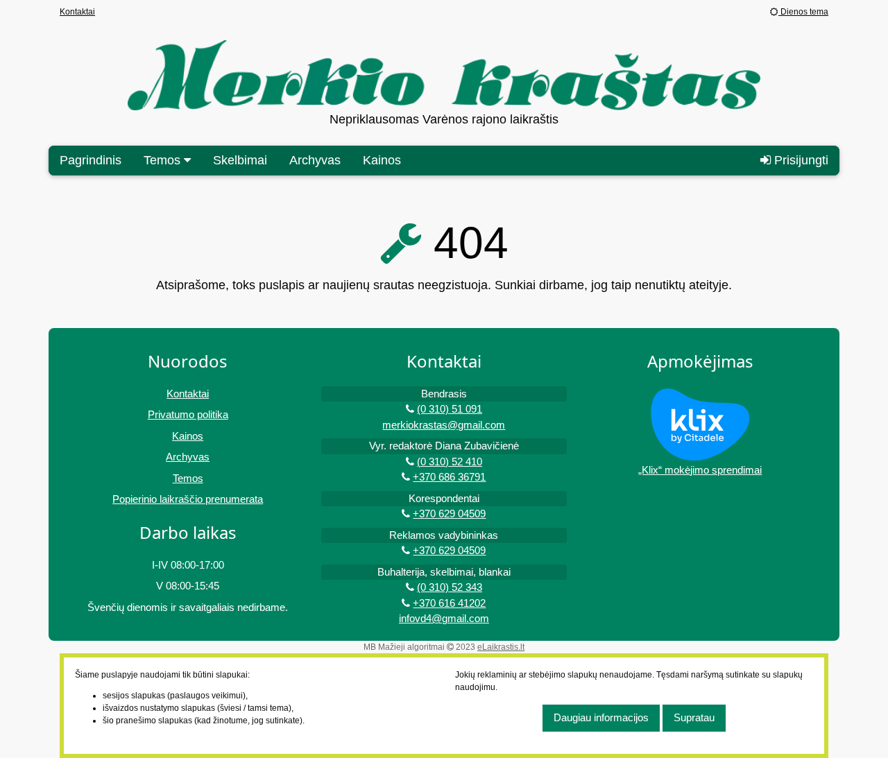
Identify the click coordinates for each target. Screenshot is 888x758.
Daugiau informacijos (601, 717)
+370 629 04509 (449, 513)
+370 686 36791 (449, 477)
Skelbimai (240, 160)
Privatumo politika (188, 414)
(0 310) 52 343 (449, 587)
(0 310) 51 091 (449, 409)
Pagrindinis (90, 160)
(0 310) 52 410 (449, 461)
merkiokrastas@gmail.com (443, 425)
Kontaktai (77, 12)
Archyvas (315, 160)
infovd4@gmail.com (444, 618)
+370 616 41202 (449, 603)
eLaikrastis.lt (500, 647)
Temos (188, 478)
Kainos (382, 160)
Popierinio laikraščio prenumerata (187, 499)
